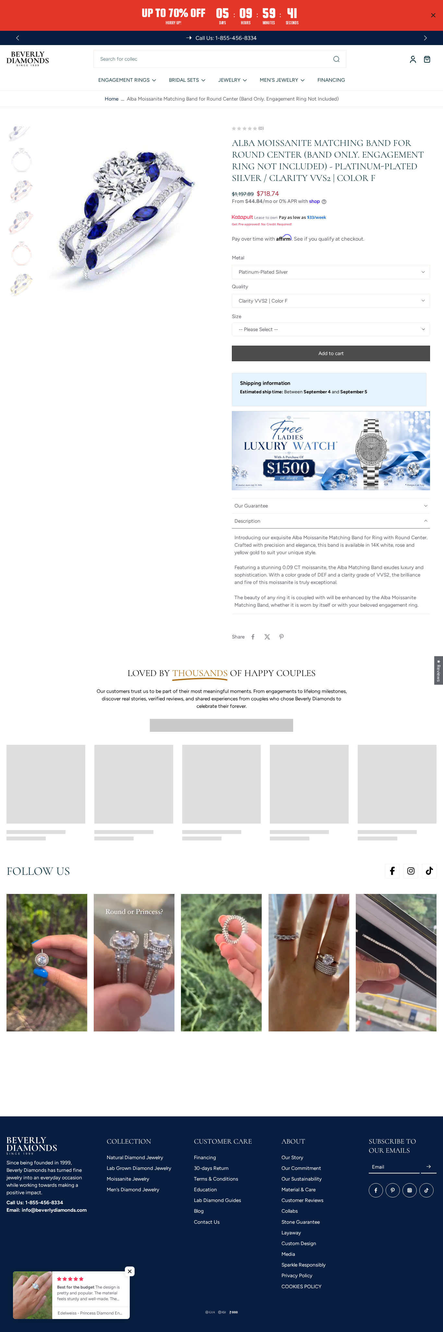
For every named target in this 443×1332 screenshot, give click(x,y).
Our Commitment (301, 1168)
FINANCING (331, 80)
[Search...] (336, 58)
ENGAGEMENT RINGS (124, 80)
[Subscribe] (429, 1166)
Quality (240, 286)
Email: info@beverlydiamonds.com (46, 1210)
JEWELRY (229, 80)
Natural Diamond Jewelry (135, 1157)
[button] (331, 353)
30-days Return (211, 1168)
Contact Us (207, 1222)
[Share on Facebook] (253, 637)
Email (378, 1167)
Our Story (292, 1157)
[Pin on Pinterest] (281, 637)
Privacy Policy (296, 1275)
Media (288, 1254)
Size (236, 316)
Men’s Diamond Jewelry (133, 1189)
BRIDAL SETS (184, 80)
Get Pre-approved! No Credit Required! (262, 224)
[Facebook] (376, 1190)
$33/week (316, 217)
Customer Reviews (302, 1200)
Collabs (289, 1211)
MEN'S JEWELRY (279, 80)
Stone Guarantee (300, 1222)
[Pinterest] (393, 1190)
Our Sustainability (301, 1179)
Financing (205, 1157)
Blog (199, 1211)
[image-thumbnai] (21, 128)
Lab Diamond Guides (217, 1200)
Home (111, 99)
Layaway (291, 1233)
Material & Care (298, 1189)
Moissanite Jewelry (128, 1179)
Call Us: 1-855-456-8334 (34, 1202)
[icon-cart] (427, 59)
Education (205, 1189)
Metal (238, 258)
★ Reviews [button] (438, 671)
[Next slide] (425, 38)
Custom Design (298, 1243)
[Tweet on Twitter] (267, 637)
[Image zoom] (124, 212)
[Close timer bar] (433, 15)
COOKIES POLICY (301, 1286)
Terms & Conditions (216, 1179)
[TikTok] (426, 1190)
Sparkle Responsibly (303, 1265)
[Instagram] (409, 1190)
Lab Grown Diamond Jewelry (139, 1168)
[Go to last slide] (17, 38)
